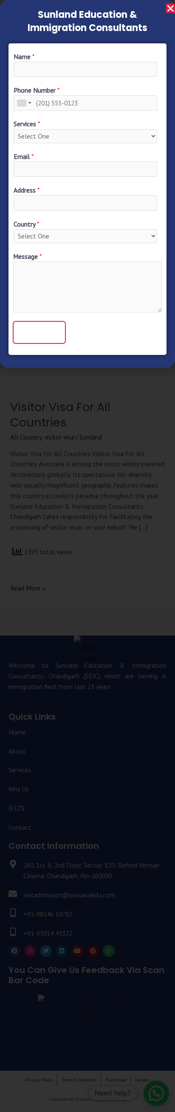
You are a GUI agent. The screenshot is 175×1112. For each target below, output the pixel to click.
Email (24, 156)
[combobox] (24, 103)
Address (27, 190)
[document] (87, 556)
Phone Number (36, 90)
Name (24, 56)
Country (26, 224)
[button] (170, 8)
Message (27, 256)
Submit (39, 332)
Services (27, 123)
